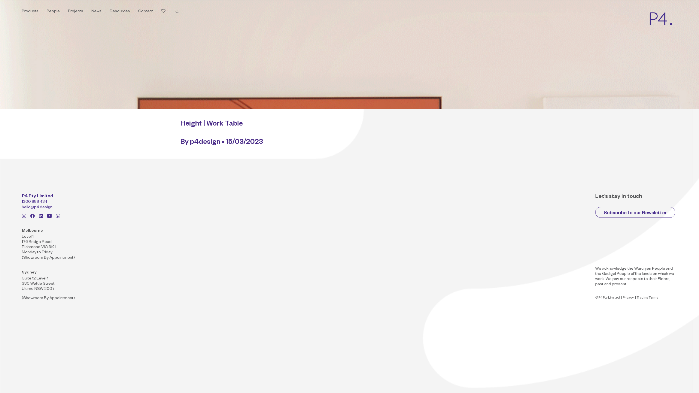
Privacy (628, 298)
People (53, 12)
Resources (120, 12)
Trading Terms (647, 298)
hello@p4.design (37, 208)
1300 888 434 (34, 202)
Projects (75, 12)
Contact (145, 12)
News (96, 12)
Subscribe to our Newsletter (635, 213)
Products (30, 12)
